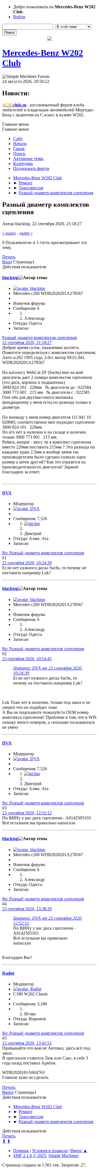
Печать (8, 257)
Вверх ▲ (78, 1150)
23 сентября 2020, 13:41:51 (27, 1043)
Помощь (21, 1150)
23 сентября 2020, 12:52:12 (27, 813)
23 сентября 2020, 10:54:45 (27, 658)
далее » (26, 233)
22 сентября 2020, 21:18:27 (27, 342)
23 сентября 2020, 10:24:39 (27, 562)
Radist (8, 973)
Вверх (8, 1092)
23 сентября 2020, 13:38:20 (27, 908)
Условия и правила (49, 1150)
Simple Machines (63, 1155)
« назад (9, 233)
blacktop (10, 277)
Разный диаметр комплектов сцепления (39, 337)
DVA (7, 493)
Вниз (7, 261)
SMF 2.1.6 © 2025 (29, 1155)
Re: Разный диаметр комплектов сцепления (43, 552)
